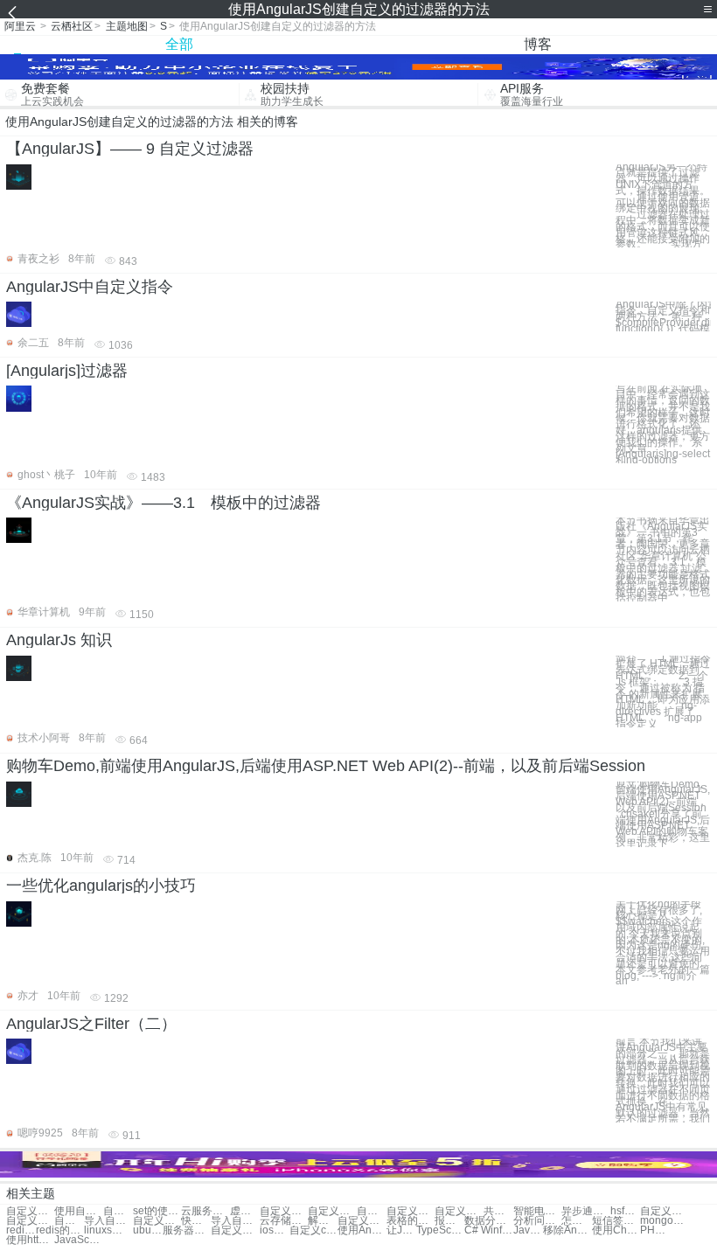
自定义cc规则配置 (313, 1230)
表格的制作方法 (410, 1221)
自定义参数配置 (157, 1221)
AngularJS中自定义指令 (89, 286)
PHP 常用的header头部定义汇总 (655, 1230)
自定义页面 (332, 1211)
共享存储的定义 (498, 1211)
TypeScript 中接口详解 (440, 1230)
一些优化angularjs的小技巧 (101, 885)
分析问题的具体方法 (537, 1221)
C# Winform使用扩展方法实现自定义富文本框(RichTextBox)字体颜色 (488, 1230)
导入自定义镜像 (108, 1221)
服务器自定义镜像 (187, 1230)
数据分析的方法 (488, 1221)
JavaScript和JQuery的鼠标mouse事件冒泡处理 (528, 1230)
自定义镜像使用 (118, 1211)
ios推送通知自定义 (274, 1230)
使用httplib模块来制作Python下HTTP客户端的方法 (30, 1240)
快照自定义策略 (196, 1221)
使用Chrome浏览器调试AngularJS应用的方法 (616, 1230)
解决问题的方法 (323, 1221)
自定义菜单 (284, 1211)
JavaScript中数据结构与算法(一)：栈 (78, 1240)
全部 (179, 44)
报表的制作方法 (449, 1221)
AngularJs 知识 (59, 640)
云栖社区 (72, 26)
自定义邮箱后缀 (664, 1211)
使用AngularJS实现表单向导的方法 (362, 1230)
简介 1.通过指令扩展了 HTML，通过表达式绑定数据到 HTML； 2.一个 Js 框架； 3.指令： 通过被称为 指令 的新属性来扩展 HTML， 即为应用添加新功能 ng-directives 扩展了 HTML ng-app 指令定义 (663, 691)
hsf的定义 (625, 1211)
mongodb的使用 (664, 1221)
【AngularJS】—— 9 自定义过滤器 (130, 148)
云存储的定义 (284, 1221)
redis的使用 (60, 1230)
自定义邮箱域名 (30, 1221)
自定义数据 (371, 1211)
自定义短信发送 (362, 1221)
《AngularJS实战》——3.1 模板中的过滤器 (163, 502)
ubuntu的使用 (148, 1230)
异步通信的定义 (585, 1211)
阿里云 (20, 26)
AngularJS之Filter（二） (91, 1023)
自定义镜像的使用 (30, 1211)
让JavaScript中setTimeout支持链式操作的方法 (401, 1230)
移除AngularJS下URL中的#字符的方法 (567, 1230)
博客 (538, 44)
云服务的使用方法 (205, 1211)
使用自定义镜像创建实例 (78, 1211)
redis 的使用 (21, 1230)
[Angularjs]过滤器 (67, 370)
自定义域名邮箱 (235, 1230)
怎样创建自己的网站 (576, 1221)
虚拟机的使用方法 (245, 1211)
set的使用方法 (157, 1211)
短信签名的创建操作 (616, 1221)
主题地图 (127, 26)
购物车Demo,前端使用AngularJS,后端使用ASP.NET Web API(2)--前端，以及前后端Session (325, 766)
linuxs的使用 (108, 1230)
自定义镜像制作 (69, 1221)
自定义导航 (459, 1211)
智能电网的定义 (537, 1211)
